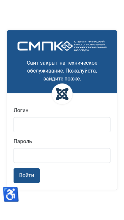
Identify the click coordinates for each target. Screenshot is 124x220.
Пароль (23, 141)
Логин (21, 110)
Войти (26, 175)
